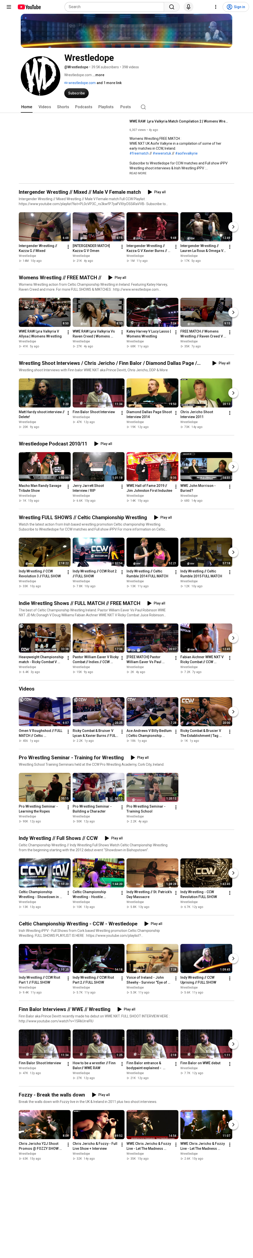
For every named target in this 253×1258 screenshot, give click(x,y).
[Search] (172, 7)
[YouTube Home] (29, 7)
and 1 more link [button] (109, 83)
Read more (138, 173)
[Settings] (216, 7)
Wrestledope (27, 256)
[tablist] (126, 107)
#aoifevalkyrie (186, 153)
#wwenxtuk (162, 153)
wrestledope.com (82, 83)
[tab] (27, 107)
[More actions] (68, 247)
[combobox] (116, 7)
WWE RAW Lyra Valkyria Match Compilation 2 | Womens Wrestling (179, 121)
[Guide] (9, 7)
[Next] (233, 227)
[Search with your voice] (188, 7)
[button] (138, 173)
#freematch (139, 153)
